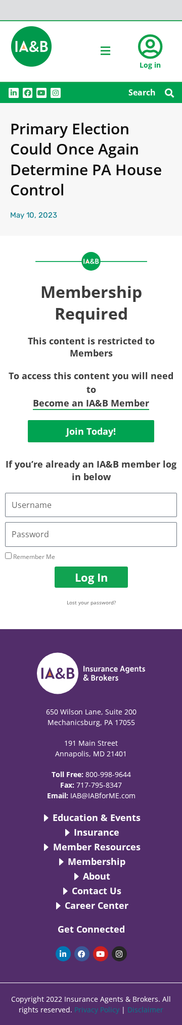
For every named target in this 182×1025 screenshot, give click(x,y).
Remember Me (33, 556)
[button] (169, 92)
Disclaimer (145, 1009)
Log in (150, 65)
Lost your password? (91, 602)
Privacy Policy (96, 1009)
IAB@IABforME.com (102, 795)
